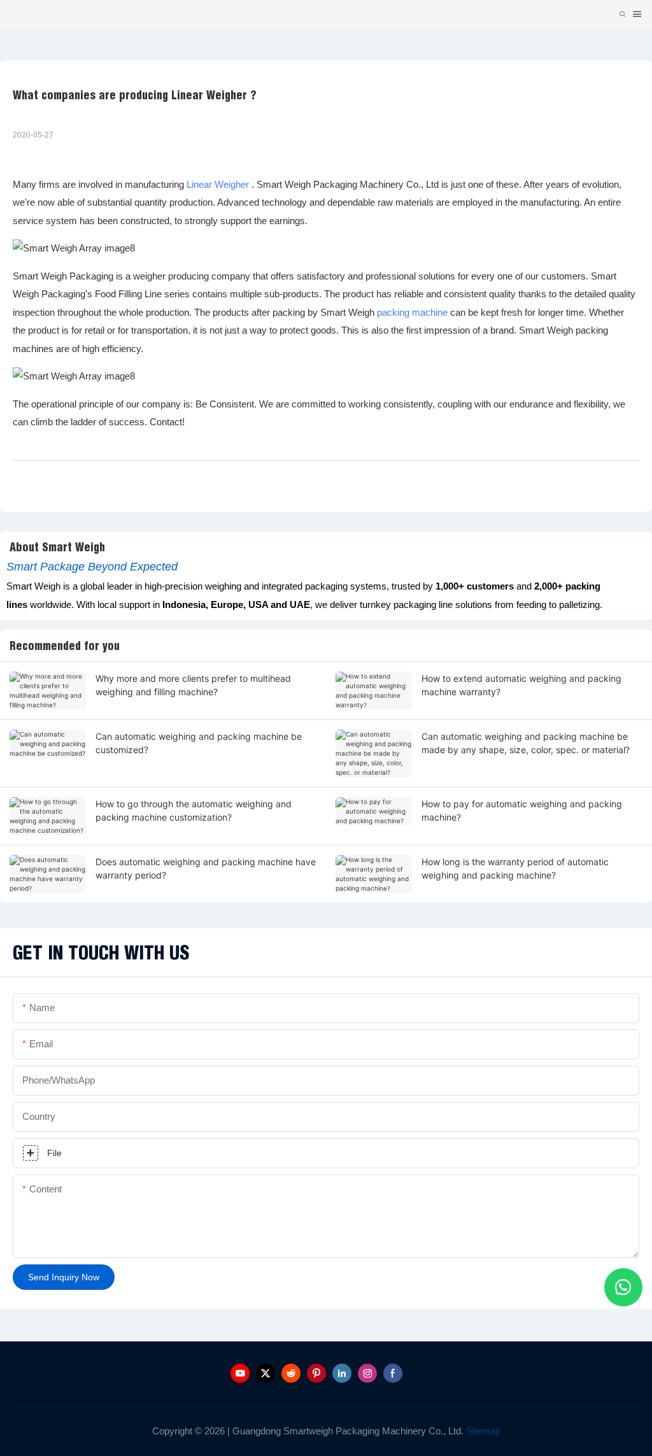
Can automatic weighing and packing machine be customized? (199, 743)
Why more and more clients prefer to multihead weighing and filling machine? (193, 685)
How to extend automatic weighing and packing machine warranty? (521, 685)
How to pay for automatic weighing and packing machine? (522, 810)
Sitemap (482, 1430)
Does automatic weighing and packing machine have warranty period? (206, 868)
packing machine (412, 312)
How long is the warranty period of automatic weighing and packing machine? (515, 868)
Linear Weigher (218, 184)
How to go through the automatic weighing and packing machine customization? (194, 810)
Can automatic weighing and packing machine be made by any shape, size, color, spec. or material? (526, 743)
